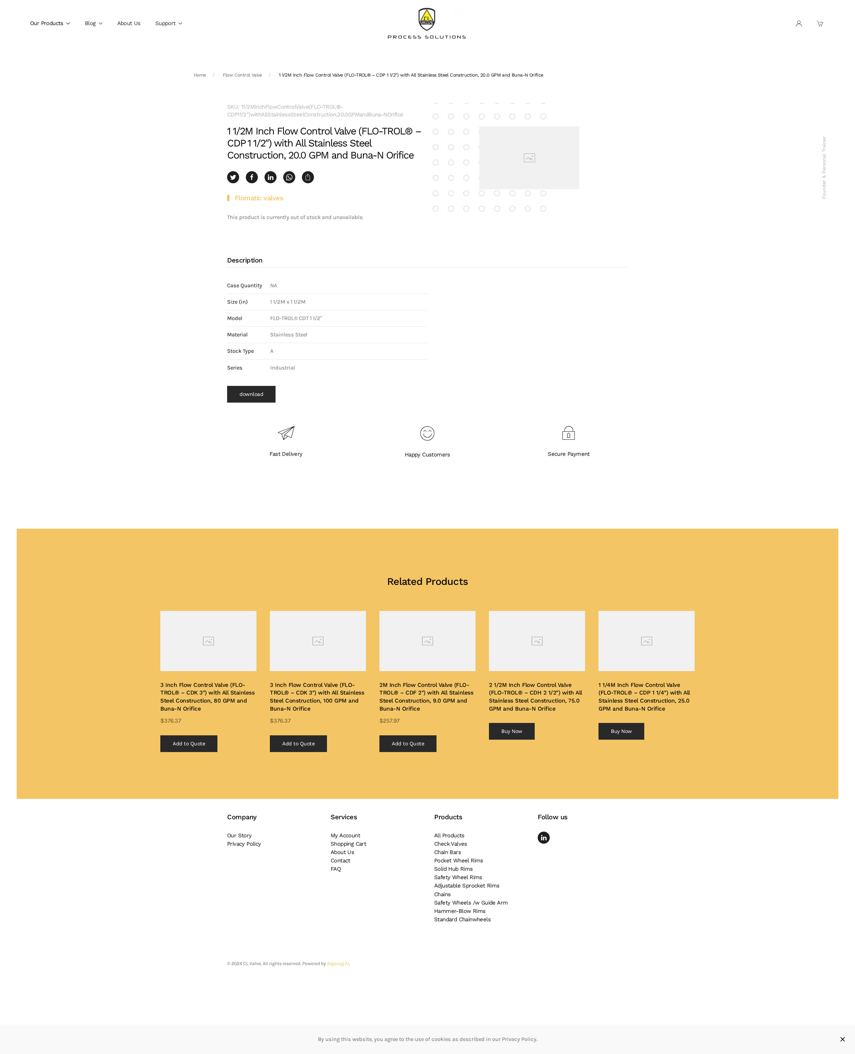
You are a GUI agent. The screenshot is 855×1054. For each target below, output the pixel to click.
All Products (449, 835)
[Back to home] (427, 23)
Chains (442, 894)
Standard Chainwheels (462, 919)
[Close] (842, 1039)
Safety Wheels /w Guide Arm (471, 903)
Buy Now (511, 731)
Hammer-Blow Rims (459, 911)
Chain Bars (447, 852)
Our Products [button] (46, 23)
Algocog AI (338, 963)
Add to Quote (189, 744)
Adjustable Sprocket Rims (467, 885)
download (251, 394)
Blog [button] (90, 23)
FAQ (336, 869)
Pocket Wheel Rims (458, 860)
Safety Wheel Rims (458, 877)
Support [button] (165, 23)
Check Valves (450, 844)
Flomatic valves (259, 198)
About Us (129, 23)
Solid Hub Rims (453, 869)
